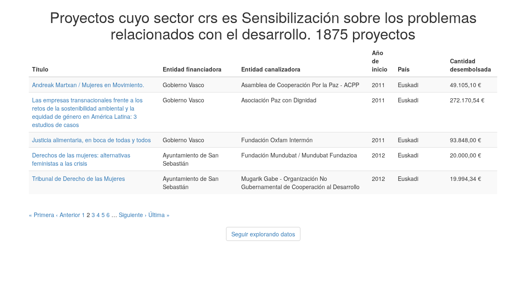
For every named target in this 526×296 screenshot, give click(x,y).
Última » (159, 214)
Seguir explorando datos (263, 234)
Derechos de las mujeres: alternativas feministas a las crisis (81, 159)
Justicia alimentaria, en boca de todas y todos (91, 140)
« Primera (41, 214)
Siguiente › (133, 214)
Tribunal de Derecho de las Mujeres (78, 178)
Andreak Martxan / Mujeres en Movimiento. (88, 85)
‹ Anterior (68, 214)
